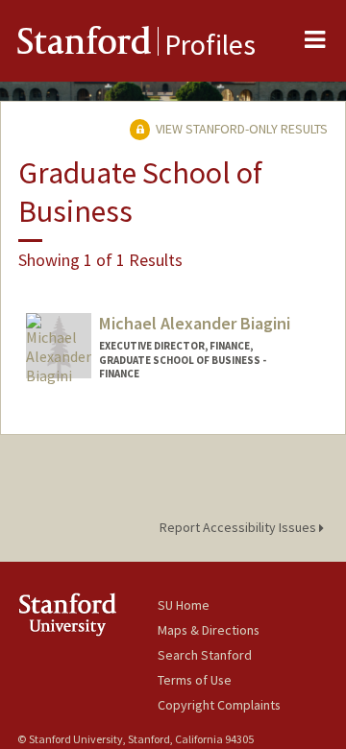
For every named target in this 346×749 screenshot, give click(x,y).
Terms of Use (195, 680)
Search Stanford (205, 655)
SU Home (184, 605)
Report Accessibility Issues (239, 527)
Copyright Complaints (219, 704)
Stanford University (87, 614)
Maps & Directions (209, 630)
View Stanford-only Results (240, 128)
